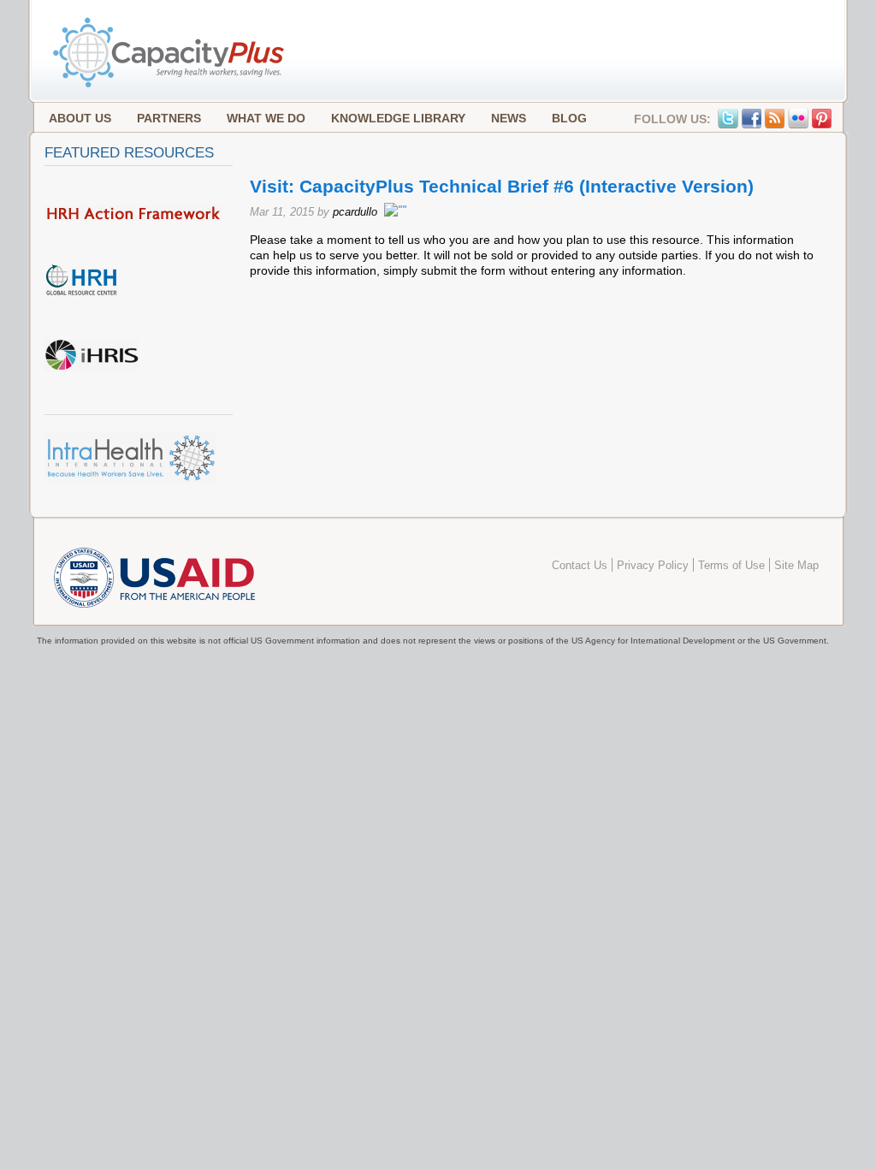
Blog (569, 118)
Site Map (796, 566)
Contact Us (579, 566)
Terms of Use (731, 566)
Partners (169, 118)
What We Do (266, 118)
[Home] (170, 85)
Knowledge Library (398, 118)
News (508, 118)
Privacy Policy (653, 566)
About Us (80, 118)
